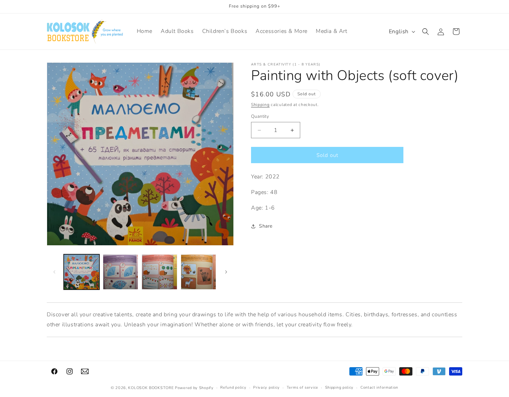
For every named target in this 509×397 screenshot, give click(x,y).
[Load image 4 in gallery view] (198, 272)
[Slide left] (54, 272)
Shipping (260, 104)
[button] (425, 31)
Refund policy (233, 387)
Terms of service (302, 387)
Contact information (379, 387)
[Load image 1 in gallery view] (81, 272)
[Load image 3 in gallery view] (159, 272)
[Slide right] (226, 272)
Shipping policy (339, 387)
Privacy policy (266, 387)
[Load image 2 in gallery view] (121, 272)
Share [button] (266, 226)
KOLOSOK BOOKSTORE (150, 387)
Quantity (260, 116)
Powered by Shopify (194, 387)
